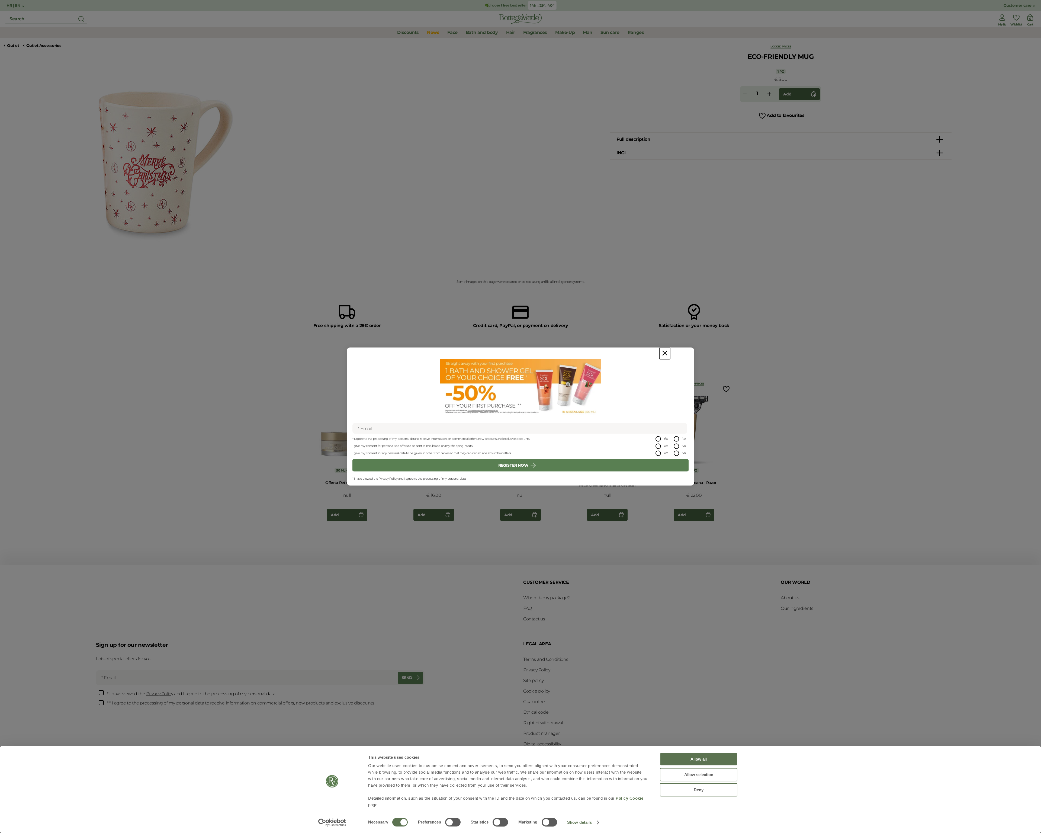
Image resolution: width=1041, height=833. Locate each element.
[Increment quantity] (769, 94)
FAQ (527, 608)
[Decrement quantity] (744, 94)
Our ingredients (797, 608)
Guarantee (534, 701)
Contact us (534, 618)
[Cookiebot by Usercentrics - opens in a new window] (332, 822)
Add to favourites (785, 115)
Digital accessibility (542, 744)
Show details (579, 822)
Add (787, 94)
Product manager (541, 733)
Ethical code (535, 712)
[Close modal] (664, 353)
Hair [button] (510, 32)
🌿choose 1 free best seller (506, 5)
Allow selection (698, 774)
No (684, 438)
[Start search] (81, 19)
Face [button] (452, 32)
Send (407, 677)
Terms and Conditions (545, 659)
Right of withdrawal (543, 722)
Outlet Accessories (43, 45)
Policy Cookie (630, 798)
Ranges (636, 32)
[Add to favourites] (726, 388)
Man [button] (587, 32)
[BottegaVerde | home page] (520, 19)
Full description (633, 139)
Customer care (1018, 5)
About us (790, 597)
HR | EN (14, 5)
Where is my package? (546, 597)
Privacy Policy (388, 478)
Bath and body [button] (482, 32)
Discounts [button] (408, 32)
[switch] (453, 822)
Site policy (533, 680)
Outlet (13, 45)
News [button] (433, 32)
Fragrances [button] (535, 32)
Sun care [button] (609, 32)
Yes (666, 438)
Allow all (698, 759)
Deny (698, 789)
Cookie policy (536, 691)
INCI (620, 152)
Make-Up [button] (565, 32)
